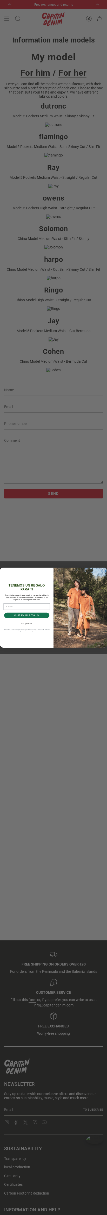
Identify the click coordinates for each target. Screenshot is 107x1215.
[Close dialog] (104, 571)
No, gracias (26, 623)
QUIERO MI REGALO (26, 615)
